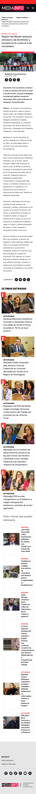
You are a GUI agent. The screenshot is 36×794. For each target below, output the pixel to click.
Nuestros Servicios (9, 764)
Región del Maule (22, 17)
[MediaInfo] (13, 8)
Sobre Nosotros (8, 760)
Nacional (5, 19)
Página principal (7, 17)
